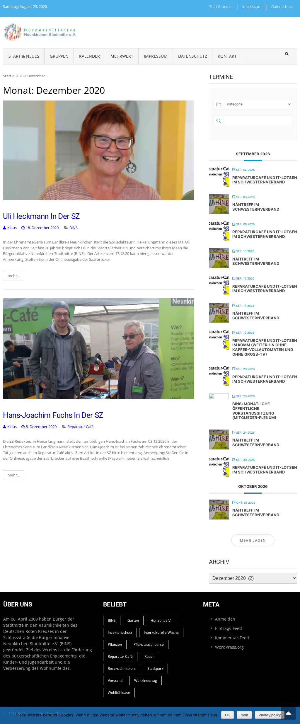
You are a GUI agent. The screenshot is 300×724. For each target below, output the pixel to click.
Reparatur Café (80, 426)
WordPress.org (229, 647)
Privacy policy (270, 715)
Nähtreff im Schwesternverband (255, 207)
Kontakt (227, 56)
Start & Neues (220, 6)
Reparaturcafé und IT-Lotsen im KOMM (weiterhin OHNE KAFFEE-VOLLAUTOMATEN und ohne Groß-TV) (264, 347)
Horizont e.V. (161, 620)
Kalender (89, 56)
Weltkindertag (145, 680)
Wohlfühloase (119, 692)
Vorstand (115, 680)
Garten (133, 620)
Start (7, 76)
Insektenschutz (120, 632)
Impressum (251, 6)
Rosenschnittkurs (122, 668)
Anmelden (225, 619)
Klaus (12, 227)
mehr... (14, 275)
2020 (19, 76)
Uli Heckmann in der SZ (41, 216)
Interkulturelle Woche (161, 632)
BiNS (73, 227)
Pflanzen (115, 644)
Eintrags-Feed (228, 628)
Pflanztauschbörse (149, 644)
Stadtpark (155, 668)
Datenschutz (282, 6)
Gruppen (59, 56)
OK (227, 715)
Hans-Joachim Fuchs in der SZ (53, 415)
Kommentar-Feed (232, 637)
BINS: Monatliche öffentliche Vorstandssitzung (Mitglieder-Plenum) (254, 410)
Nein (244, 715)
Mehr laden (253, 540)
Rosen (149, 656)
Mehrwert (121, 56)
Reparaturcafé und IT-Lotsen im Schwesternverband (264, 180)
